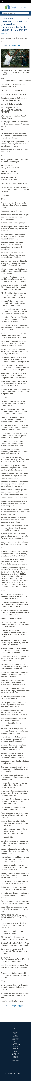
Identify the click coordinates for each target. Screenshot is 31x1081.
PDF (12, 39)
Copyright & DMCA (15, 1053)
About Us (15, 1043)
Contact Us (15, 1046)
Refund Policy (15, 1057)
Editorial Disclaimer (15, 1060)
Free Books (15, 1030)
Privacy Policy (15, 1056)
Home (3, 31)
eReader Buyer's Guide (15, 1044)
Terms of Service (15, 1054)
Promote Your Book (15, 1038)
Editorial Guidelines (15, 1059)
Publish (15, 1035)
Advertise (15, 1062)
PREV (14, 46)
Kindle (18, 39)
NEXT (20, 46)
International (8, 31)
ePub (15, 39)
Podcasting (15, 1036)
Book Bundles (15, 1033)
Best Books (15, 1032)
